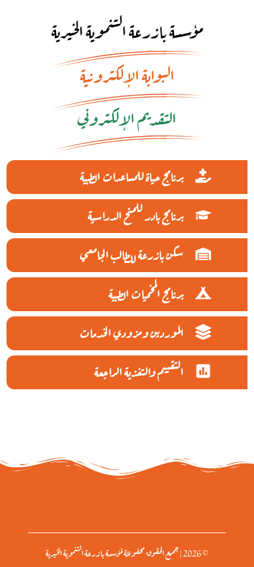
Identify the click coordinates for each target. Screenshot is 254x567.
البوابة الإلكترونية (127, 74)
